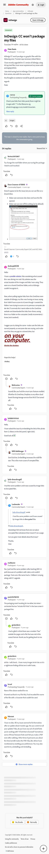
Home (7, 11)
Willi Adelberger (18, 451)
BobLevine (16, 385)
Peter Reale (12, 49)
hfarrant (11, 716)
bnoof (10, 684)
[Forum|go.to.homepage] (18, 5)
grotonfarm (16, 625)
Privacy (33, 839)
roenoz (12, 95)
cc (6, 120)
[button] (4, 5)
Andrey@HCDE (13, 266)
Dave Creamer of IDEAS (16, 184)
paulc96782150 (13, 597)
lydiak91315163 (13, 418)
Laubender (16, 504)
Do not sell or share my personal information (19, 847)
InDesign (30, 11)
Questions (8, 13)
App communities (18, 11)
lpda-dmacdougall (15, 479)
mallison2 (11, 563)
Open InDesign (37, 20)
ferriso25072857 (13, 156)
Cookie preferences (11, 843)
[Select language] (33, 5)
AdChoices (10, 851)
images (12, 120)
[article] (24, 166)
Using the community (12, 839)
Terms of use (25, 839)
